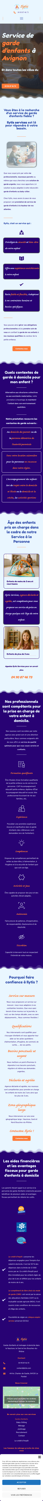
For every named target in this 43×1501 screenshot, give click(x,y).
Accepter (21, 1482)
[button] (39, 1457)
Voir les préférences (21, 1495)
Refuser (22, 1489)
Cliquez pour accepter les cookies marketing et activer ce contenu (21, 1400)
